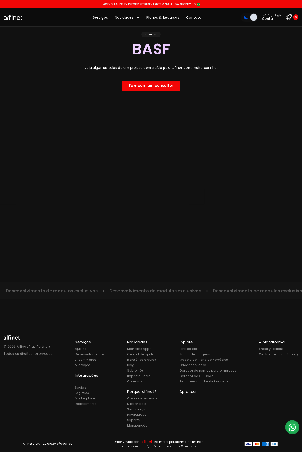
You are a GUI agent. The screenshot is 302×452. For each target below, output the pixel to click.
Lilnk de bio (188, 349)
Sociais (81, 387)
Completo (151, 34)
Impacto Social (139, 376)
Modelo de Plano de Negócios (204, 359)
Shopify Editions (271, 349)
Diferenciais (136, 404)
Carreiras (135, 381)
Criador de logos (193, 365)
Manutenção (137, 425)
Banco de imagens (195, 354)
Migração (82, 365)
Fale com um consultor (151, 85)
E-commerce (85, 359)
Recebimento (86, 404)
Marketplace (85, 398)
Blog (130, 365)
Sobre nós (135, 370)
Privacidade (137, 414)
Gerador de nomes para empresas (208, 370)
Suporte (133, 420)
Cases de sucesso (142, 398)
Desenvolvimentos (90, 354)
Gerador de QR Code (197, 376)
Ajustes (81, 349)
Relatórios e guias (141, 359)
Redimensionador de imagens (204, 381)
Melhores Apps (139, 349)
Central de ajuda (140, 354)
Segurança (136, 409)
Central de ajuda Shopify (278, 354)
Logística (82, 393)
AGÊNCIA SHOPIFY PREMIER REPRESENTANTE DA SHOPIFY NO (150, 4)
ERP (78, 382)
